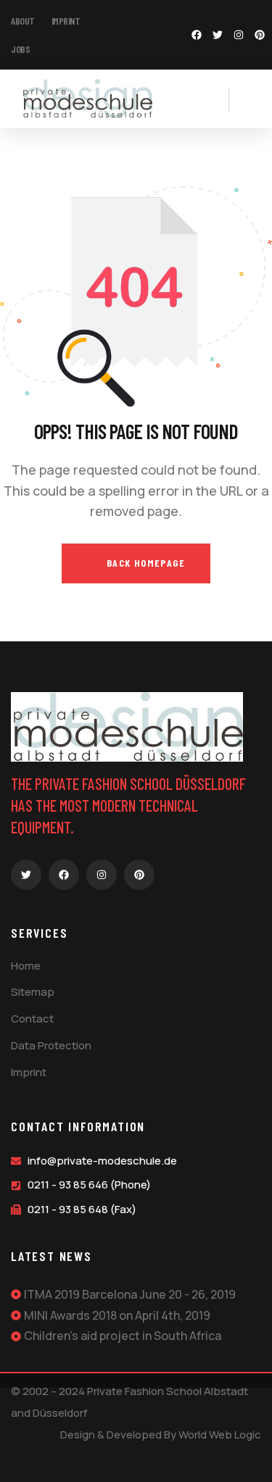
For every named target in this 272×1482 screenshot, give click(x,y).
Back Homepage (144, 563)
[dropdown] (221, 98)
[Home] (87, 98)
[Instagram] (239, 35)
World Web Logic (219, 1434)
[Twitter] (218, 35)
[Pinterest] (260, 35)
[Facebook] (196, 35)
